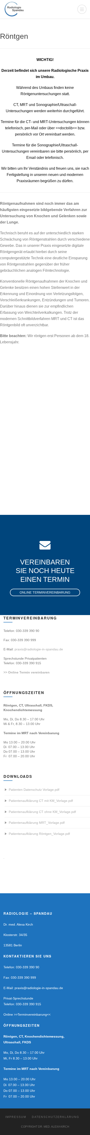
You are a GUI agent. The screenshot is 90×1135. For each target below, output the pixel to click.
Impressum (15, 1117)
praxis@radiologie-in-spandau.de (39, 649)
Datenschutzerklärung (55, 1117)
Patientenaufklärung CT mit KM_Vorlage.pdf (41, 801)
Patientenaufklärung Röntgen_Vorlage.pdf (39, 834)
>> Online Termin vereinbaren (26, 672)
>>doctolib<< (66, 128)
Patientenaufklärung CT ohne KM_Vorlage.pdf (42, 812)
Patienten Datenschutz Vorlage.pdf (34, 789)
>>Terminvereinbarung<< (32, 1014)
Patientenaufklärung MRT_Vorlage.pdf (37, 822)
